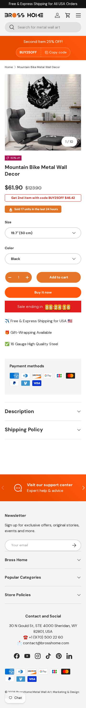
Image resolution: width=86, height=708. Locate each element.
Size (8, 222)
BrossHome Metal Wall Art (34, 692)
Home (9, 67)
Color (9, 248)
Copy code (58, 52)
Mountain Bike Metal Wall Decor (38, 67)
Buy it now (43, 292)
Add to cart (58, 277)
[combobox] (43, 27)
